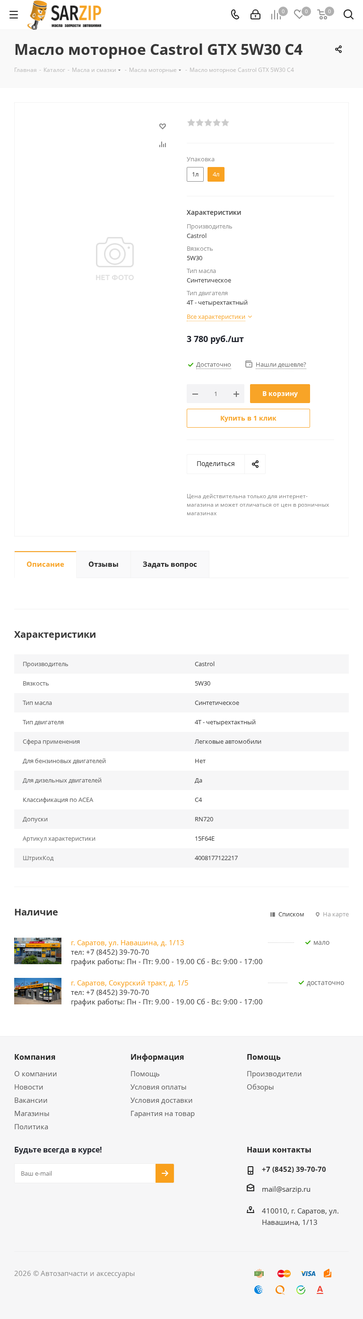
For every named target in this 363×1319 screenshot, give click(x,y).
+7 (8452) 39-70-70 (294, 1169)
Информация (157, 1057)
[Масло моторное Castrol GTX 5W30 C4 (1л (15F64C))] (115, 258)
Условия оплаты (158, 1086)
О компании (35, 1073)
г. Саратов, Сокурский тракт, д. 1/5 (130, 982)
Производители (274, 1073)
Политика (31, 1126)
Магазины (32, 1113)
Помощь (145, 1073)
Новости (28, 1086)
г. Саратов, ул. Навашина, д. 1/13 (127, 942)
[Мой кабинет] (255, 14)
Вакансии (31, 1100)
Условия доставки (161, 1100)
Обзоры (260, 1086)
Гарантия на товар (162, 1113)
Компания (34, 1057)
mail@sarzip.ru (286, 1189)
